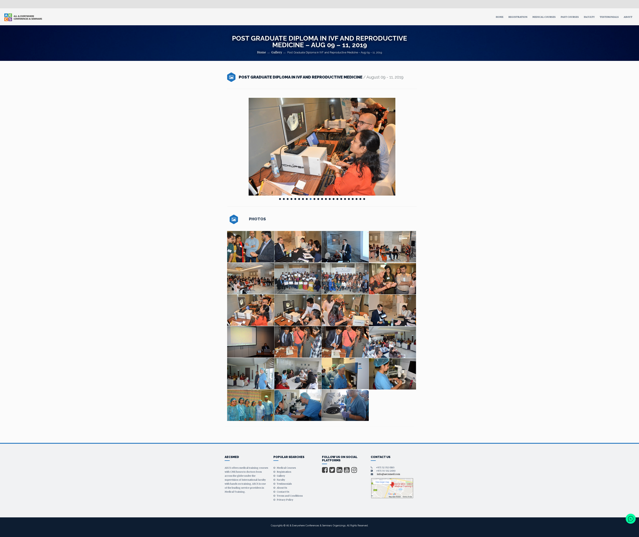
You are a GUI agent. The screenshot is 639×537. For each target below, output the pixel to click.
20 (353, 199)
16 (337, 199)
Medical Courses (544, 16)
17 (341, 199)
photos (257, 219)
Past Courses (570, 16)
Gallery (276, 52)
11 (318, 199)
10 (314, 199)
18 (345, 199)
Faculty (589, 16)
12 (322, 199)
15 (333, 199)
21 (356, 199)
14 (330, 199)
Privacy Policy (285, 499)
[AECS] (23, 17)
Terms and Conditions (290, 495)
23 (364, 199)
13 (326, 199)
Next (400, 146)
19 (349, 199)
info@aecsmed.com (388, 474)
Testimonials (609, 16)
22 (360, 199)
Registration (517, 16)
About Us (282, 487)
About (628, 16)
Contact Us (283, 491)
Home (499, 16)
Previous (243, 146)
